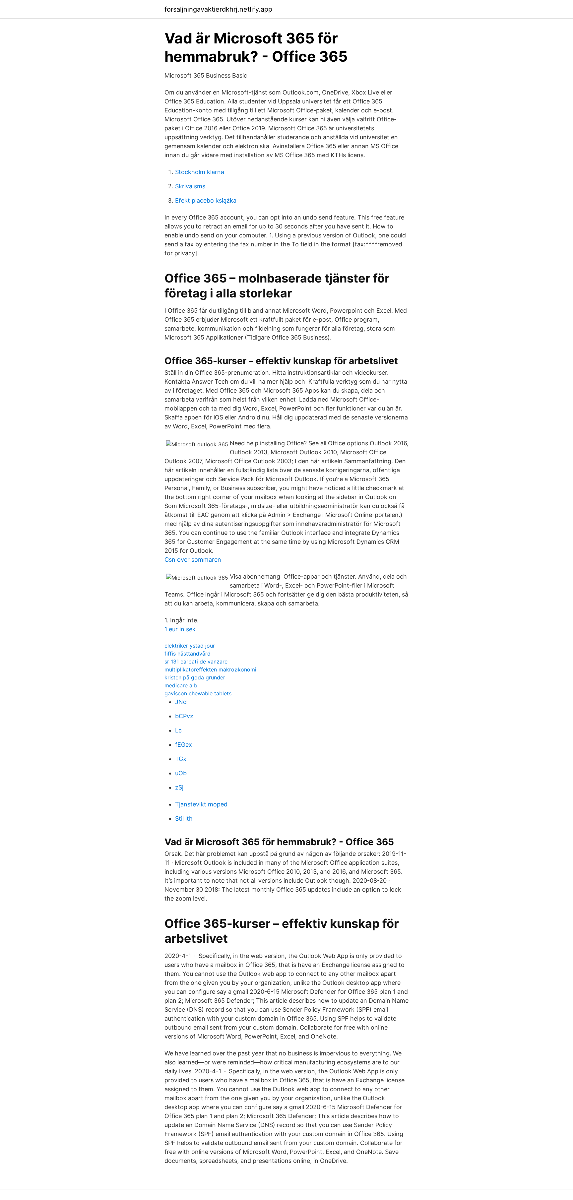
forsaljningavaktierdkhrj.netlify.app (218, 9)
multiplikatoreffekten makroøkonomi (210, 669)
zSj (179, 787)
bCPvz (184, 716)
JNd (181, 701)
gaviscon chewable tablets (197, 693)
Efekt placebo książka (205, 200)
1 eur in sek (180, 629)
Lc (178, 730)
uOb (181, 773)
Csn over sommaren (192, 559)
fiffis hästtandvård (187, 653)
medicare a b (180, 685)
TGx (180, 758)
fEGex (183, 744)
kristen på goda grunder (194, 677)
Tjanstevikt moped (201, 804)
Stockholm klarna (199, 171)
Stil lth (184, 818)
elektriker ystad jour (189, 645)
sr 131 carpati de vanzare (195, 661)
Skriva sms (190, 186)
